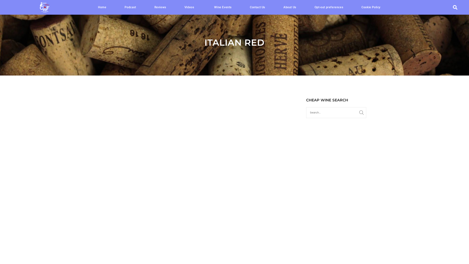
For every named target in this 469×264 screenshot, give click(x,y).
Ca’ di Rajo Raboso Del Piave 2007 (139, 153)
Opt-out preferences (329, 7)
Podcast (130, 7)
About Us (289, 7)
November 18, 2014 (111, 160)
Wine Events (223, 7)
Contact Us (257, 7)
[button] (190, 7)
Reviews (160, 7)
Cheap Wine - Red (183, 160)
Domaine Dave (136, 160)
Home (102, 7)
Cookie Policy (371, 7)
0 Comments (206, 160)
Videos (189, 7)
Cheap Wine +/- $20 (161, 160)
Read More (108, 188)
